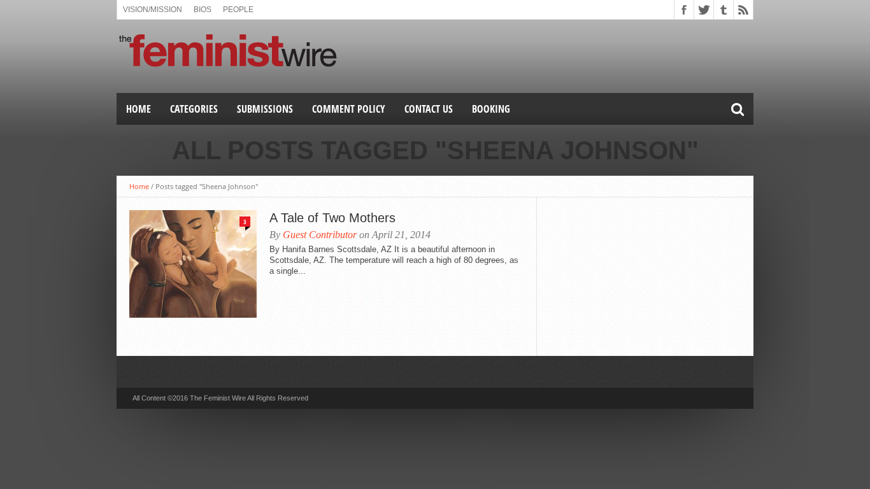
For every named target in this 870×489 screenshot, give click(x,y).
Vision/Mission (152, 9)
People (238, 9)
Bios (202, 9)
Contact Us (428, 109)
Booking (491, 109)
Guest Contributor (320, 234)
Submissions (265, 109)
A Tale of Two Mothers (332, 218)
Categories (194, 109)
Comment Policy (348, 109)
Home (138, 109)
